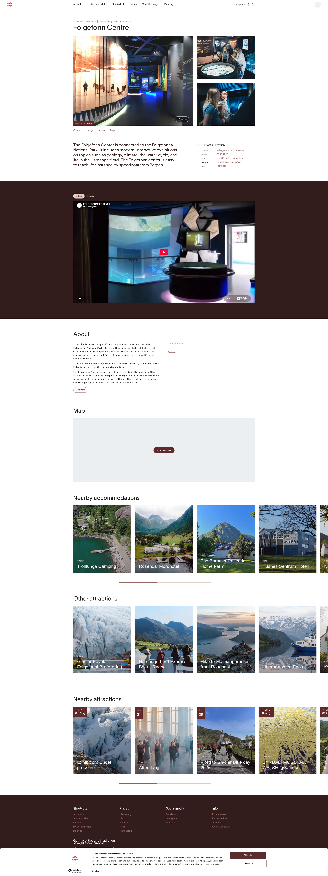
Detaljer (95, 871)
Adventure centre (81, 22)
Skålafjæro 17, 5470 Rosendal (230, 151)
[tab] (79, 196)
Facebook (221, 166)
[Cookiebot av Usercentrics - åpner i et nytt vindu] (75, 871)
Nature (129, 22)
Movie (94, 22)
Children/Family (105, 22)
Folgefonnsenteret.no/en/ (228, 162)
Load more (80, 390)
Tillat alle (248, 855)
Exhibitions (119, 22)
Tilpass (247, 863)
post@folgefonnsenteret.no (230, 158)
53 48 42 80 (222, 154)
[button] (318, 5)
